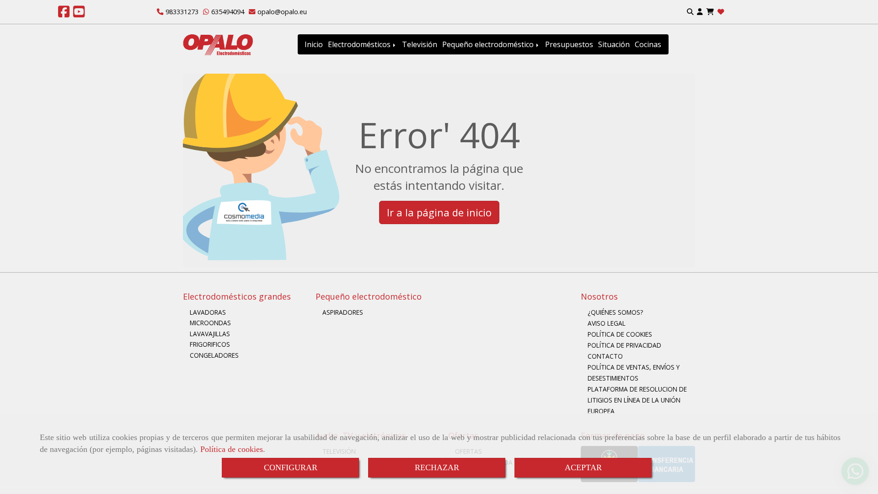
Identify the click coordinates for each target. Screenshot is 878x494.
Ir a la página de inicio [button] (439, 212)
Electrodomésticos (360, 44)
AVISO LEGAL (607, 323)
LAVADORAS (208, 312)
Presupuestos (569, 44)
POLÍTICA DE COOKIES (620, 334)
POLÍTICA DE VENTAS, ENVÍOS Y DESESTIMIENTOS (634, 372)
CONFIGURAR (290, 467)
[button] (700, 12)
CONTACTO (605, 356)
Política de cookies (231, 449)
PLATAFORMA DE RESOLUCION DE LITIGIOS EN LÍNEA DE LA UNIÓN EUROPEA (637, 400)
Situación (614, 44)
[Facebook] (64, 14)
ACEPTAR (583, 467)
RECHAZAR (437, 467)
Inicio (314, 44)
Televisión (419, 44)
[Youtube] (79, 14)
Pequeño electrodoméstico (488, 44)
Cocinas (648, 44)
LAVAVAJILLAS (210, 333)
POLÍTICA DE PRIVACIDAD (624, 345)
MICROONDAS (210, 322)
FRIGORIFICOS (210, 344)
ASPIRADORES (342, 312)
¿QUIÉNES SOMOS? (615, 312)
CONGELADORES (214, 355)
